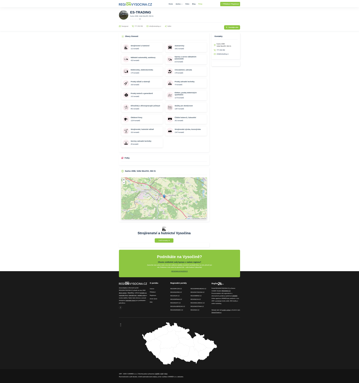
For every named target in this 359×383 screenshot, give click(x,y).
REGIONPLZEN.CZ (176, 288)
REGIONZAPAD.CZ (176, 292)
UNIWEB (234, 296)
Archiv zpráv (153, 298)
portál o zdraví (226, 310)
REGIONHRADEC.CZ (176, 310)
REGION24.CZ (195, 310)
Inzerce (152, 288)
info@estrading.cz (223, 54)
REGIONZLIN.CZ (196, 299)
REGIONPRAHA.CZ (176, 299)
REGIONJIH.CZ (175, 296)
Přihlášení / (227, 4)
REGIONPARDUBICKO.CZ (198, 288)
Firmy (200, 4)
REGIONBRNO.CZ (196, 296)
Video (187, 4)
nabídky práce (141, 295)
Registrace (235, 4)
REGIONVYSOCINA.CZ (197, 292)
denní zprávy (123, 293)
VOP (161, 374)
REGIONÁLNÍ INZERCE (179, 271)
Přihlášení (153, 292)
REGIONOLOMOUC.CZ (198, 303)
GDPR (157, 374)
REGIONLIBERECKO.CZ (177, 306)
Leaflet (188, 218)
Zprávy (178, 4)
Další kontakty (163, 240)
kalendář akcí (133, 295)
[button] (164, 196)
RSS (151, 302)
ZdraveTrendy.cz (216, 312)
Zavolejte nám (233, 27)
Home (171, 4)
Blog (193, 4)
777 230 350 (221, 50)
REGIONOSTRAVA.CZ (197, 306)
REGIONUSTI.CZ (175, 303)
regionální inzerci (131, 300)
